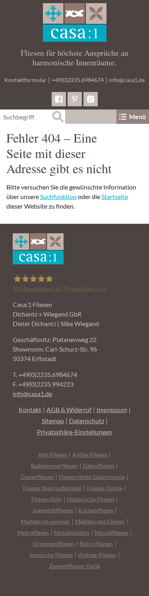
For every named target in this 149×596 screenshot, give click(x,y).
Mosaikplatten (71, 532)
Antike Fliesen (89, 454)
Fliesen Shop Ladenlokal (52, 488)
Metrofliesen (33, 532)
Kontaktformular (25, 79)
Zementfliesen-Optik (74, 566)
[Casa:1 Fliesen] (74, 22)
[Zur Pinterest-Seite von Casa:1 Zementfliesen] (75, 99)
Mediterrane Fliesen (100, 521)
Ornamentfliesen (53, 543)
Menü (137, 116)
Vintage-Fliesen (97, 554)
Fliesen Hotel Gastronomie (92, 476)
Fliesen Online (104, 488)
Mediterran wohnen (45, 521)
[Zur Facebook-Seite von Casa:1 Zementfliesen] (59, 99)
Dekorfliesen (98, 465)
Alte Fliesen (52, 454)
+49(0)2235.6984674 (78, 79)
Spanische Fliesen (51, 554)
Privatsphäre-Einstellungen (74, 432)
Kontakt (30, 409)
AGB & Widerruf (68, 409)
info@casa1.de (127, 79)
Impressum (112, 409)
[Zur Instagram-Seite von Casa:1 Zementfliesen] (90, 99)
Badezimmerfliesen (54, 465)
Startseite (114, 196)
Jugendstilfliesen (52, 510)
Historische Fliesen (90, 499)
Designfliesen (37, 476)
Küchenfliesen (95, 510)
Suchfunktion (58, 196)
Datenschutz (86, 420)
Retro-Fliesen (96, 543)
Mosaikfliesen (111, 532)
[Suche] (58, 116)
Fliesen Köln (46, 499)
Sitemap (53, 420)
